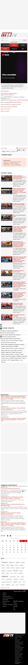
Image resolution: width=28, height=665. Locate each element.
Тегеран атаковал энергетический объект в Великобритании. (19, 177)
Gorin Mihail (6, 151)
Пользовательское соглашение (18, 663)
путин (15, 582)
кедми (22, 576)
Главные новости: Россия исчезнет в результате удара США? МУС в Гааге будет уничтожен (13, 349)
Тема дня (22, 45)
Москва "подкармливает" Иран (19, 215)
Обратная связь (6, 601)
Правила (4, 602)
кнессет (3, 579)
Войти (24, 40)
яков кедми (22, 584)
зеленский (20, 573)
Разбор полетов (5, 49)
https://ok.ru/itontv (5, 111)
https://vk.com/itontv (5, 109)
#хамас (22, 567)
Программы (6, 45)
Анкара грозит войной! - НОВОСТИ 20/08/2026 (19, 204)
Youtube (15, 602)
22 (21, 550)
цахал (17, 584)
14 (17, 547)
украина (8, 584)
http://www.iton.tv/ (18, 102)
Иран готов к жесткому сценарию (19, 315)
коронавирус (9, 579)
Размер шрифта (17, 591)
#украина (18, 567)
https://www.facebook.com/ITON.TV (9, 106)
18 (6, 550)
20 (13, 550)
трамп (3, 584)
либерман (16, 579)
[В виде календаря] (7, 535)
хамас (13, 584)
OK (14, 607)
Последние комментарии (8, 597)
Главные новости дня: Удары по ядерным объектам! (14, 356)
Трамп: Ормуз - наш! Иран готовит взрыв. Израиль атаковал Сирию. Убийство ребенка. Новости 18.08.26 (19, 229)
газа (11, 573)
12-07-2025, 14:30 (14, 151)
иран (18, 576)
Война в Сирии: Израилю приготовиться (11, 334)
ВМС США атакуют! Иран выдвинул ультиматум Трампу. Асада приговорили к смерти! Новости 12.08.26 (19, 259)
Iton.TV (8, 635)
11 (6, 547)
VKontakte (15, 606)
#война (3, 565)
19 (10, 550)
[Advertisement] (14, 130)
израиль (5, 576)
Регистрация (14, 42)
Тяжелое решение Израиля (8, 332)
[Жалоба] (18, 150)
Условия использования (8, 604)
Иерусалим (9, 570)
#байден (23, 562)
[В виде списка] (10, 535)
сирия (20, 582)
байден (3, 573)
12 (10, 547)
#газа (7, 565)
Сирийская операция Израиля (8, 336)
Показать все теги (5, 587)
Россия (15, 570)
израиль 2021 (13, 576)
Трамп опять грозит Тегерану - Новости (18, 304)
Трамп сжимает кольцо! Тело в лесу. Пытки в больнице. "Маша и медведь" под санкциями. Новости (19, 191)
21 (17, 550)
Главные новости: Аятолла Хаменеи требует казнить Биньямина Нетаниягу (12, 341)
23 (25, 550)
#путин (16, 565)
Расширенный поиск (7, 596)
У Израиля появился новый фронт (9, 331)
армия (20, 570)
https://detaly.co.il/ (10, 94)
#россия (3, 567)
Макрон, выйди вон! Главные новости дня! (11, 352)
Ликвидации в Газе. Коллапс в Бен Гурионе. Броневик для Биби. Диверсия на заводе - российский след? (19, 244)
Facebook (15, 604)
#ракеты (21, 565)
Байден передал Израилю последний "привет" (12, 354)
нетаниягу (21, 579)
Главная (4, 592)
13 (13, 547)
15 (21, 547)
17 (2, 550)
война (7, 573)
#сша (12, 567)
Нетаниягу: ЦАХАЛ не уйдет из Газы (18, 271)
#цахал (3, 570)
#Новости (11, 562)
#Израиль (5, 562)
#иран (12, 565)
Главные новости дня (14, 45)
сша (24, 582)
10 (2, 547)
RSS (14, 609)
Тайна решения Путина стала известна (10, 338)
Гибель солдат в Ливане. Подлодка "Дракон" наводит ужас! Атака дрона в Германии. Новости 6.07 (19, 295)
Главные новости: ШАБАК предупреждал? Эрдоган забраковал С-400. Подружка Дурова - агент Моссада (13, 360)
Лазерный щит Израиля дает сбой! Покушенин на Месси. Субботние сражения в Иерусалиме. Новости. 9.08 (19, 284)
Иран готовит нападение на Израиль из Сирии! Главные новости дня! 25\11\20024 (12, 345)
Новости (4, 594)
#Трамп (18, 562)
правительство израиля (7, 582)
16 (25, 547)
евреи (15, 573)
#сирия (8, 567)
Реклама (4, 606)
